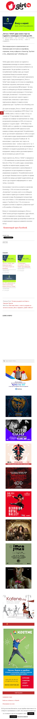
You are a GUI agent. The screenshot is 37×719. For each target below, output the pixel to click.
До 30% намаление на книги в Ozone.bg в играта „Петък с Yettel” (9, 284)
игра (11, 39)
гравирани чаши (7, 697)
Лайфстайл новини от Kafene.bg (19, 624)
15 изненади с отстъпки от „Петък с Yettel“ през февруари (24, 265)
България (31, 38)
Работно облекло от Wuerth (11, 700)
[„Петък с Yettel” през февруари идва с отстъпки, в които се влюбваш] (9, 258)
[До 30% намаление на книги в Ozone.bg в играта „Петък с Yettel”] (9, 278)
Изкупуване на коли (8, 704)
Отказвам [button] (13, 716)
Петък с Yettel (18, 39)
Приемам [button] (30, 713)
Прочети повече (22, 716)
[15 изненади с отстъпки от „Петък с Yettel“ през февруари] (24, 258)
